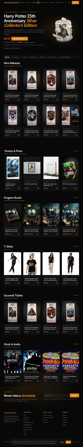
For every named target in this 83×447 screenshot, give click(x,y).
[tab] (7, 57)
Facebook (64, 420)
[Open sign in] (65, 2)
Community (59, 2)
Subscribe (73, 395)
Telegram (64, 417)
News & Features (27, 424)
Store (33, 2)
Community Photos (28, 429)
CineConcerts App (47, 415)
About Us (45, 420)
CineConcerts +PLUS (47, 417)
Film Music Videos (27, 427)
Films (22, 2)
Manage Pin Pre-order (28, 422)
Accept (67, 442)
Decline (61, 442)
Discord (63, 415)
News (42, 2)
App (46, 2)
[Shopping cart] (68, 2)
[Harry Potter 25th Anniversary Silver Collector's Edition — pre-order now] (62, 30)
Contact (25, 434)
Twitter (63, 424)
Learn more (32, 42)
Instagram (64, 422)
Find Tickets (26, 417)
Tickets (27, 2)
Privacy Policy (52, 443)
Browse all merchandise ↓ (12, 48)
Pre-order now (18, 38)
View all (74, 146)
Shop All (25, 420)
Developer (45, 422)
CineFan (51, 2)
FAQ (24, 432)
